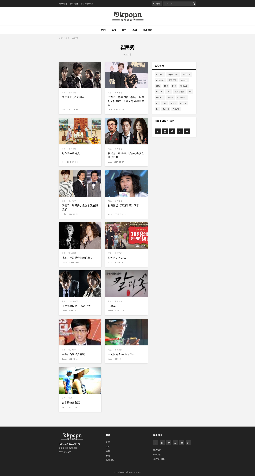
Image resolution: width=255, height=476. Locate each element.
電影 (110, 253)
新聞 (103, 29)
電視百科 (72, 92)
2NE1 (169, 92)
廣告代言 (172, 80)
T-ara (173, 103)
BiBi (63, 407)
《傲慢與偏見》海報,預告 (76, 306)
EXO (166, 86)
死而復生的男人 (71, 153)
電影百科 (118, 253)
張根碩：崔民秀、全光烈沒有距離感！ (80, 207)
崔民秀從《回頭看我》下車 (123, 205)
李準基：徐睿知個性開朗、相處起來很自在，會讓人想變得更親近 (126, 101)
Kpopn (110, 214)
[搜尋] (193, 3)
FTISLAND (181, 97)
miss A (183, 103)
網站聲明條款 (87, 3)
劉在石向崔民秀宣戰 (73, 354)
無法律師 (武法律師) (73, 97)
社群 (70, 398)
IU (157, 103)
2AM (164, 103)
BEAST (159, 92)
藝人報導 (118, 92)
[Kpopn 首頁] (127, 16)
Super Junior (173, 74)
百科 (124, 29)
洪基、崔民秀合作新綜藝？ (77, 257)
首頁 (61, 38)
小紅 (63, 162)
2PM (158, 86)
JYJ (157, 109)
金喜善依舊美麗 (71, 402)
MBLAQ (176, 109)
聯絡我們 (74, 3)
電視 (64, 92)
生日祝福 (186, 74)
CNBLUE (183, 86)
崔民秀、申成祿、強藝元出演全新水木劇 (126, 155)
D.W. (64, 110)
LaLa (110, 110)
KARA (170, 97)
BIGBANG (160, 80)
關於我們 (63, 3)
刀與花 (112, 306)
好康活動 (147, 29)
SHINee (184, 80)
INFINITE (160, 97)
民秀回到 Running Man (121, 354)
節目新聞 (118, 350)
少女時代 (160, 74)
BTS (174, 86)
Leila (64, 214)
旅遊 (135, 29)
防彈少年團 (179, 92)
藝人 (64, 398)
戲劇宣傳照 (73, 301)
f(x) (190, 92)
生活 (114, 29)
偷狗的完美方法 (117, 257)
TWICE (166, 109)
